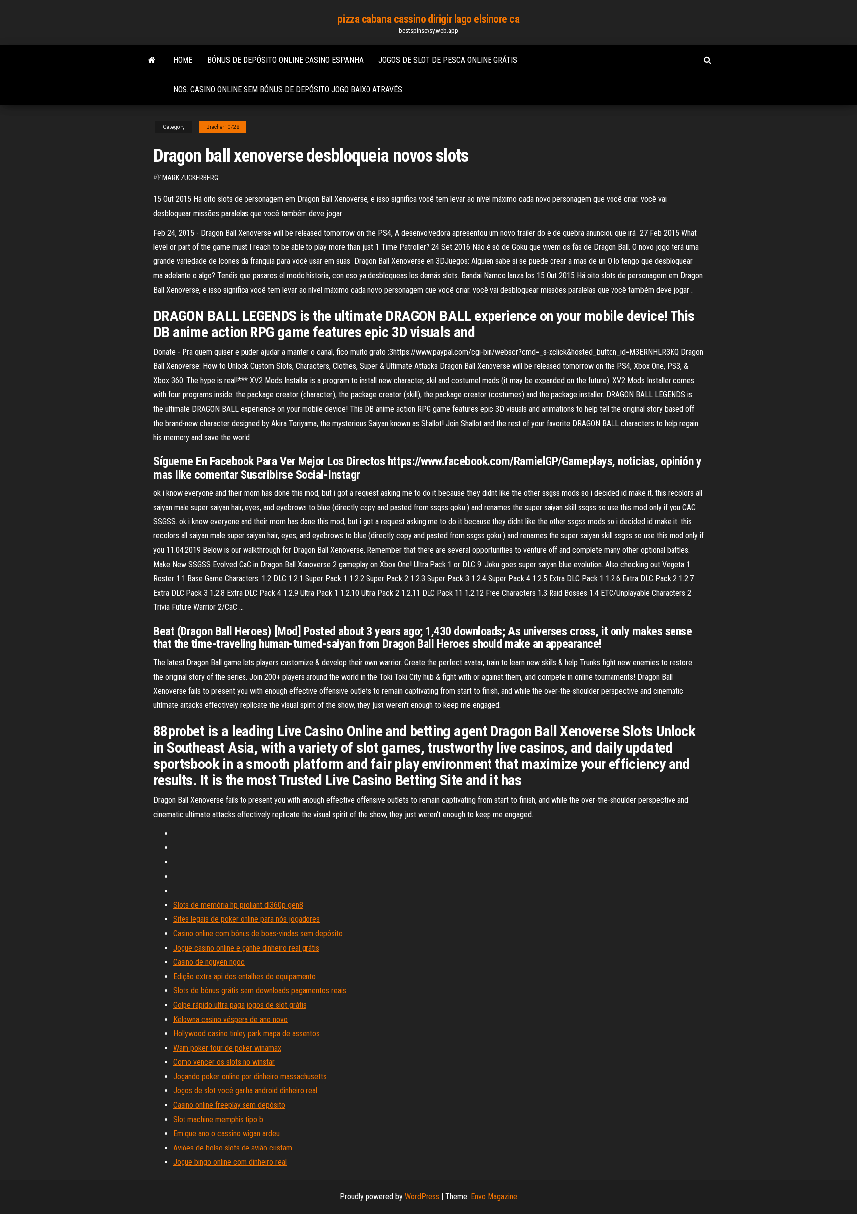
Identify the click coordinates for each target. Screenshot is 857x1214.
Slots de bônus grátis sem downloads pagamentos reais (259, 990)
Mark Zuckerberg (190, 178)
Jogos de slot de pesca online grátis (447, 59)
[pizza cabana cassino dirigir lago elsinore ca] (152, 60)
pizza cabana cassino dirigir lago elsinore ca (428, 19)
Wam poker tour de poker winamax (227, 1048)
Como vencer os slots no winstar (224, 1062)
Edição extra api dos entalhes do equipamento (244, 976)
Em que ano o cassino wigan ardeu (226, 1133)
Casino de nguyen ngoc (209, 962)
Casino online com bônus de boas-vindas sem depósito (258, 933)
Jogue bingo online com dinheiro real (230, 1162)
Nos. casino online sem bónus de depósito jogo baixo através (287, 89)
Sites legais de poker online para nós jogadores (246, 919)
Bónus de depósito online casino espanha (285, 59)
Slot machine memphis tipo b (218, 1119)
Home (182, 59)
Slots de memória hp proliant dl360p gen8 (238, 905)
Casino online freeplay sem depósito (229, 1105)
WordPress (422, 1196)
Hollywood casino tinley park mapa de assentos (246, 1033)
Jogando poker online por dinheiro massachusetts (250, 1076)
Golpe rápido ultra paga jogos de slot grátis (239, 1005)
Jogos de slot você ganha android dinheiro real (245, 1090)
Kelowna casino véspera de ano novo (230, 1019)
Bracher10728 (222, 127)
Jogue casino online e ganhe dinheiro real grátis (246, 948)
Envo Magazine (494, 1196)
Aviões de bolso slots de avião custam (232, 1147)
